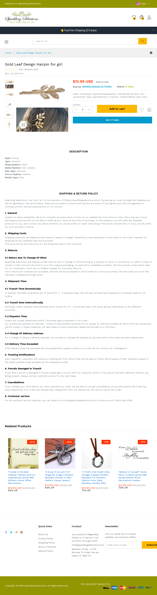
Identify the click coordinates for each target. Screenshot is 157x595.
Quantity (76, 105)
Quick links (45, 526)
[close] (153, 30)
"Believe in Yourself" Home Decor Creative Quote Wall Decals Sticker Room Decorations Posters (133, 476)
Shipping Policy (46, 542)
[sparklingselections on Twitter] (11, 532)
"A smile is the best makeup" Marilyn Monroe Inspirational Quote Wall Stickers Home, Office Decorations (21, 477)
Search (142, 41)
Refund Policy (45, 551)
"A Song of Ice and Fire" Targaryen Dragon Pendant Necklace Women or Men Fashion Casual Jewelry (59, 476)
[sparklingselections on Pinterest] (16, 532)
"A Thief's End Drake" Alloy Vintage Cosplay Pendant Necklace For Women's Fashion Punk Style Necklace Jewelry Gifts (96, 477)
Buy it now (112, 120)
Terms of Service (47, 547)
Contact (76, 526)
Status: (120, 86)
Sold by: (77, 87)
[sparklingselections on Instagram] (22, 532)
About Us (43, 534)
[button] (21, 70)
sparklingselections (96, 86)
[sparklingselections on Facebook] (6, 532)
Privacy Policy (45, 538)
